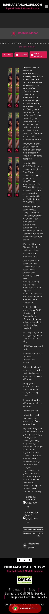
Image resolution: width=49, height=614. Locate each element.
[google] (29, 560)
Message (23, 55)
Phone (10, 55)
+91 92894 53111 (29, 608)
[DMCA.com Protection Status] (24, 579)
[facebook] (19, 560)
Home (3, 43)
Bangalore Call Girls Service (24, 593)
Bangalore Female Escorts (27, 597)
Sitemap (15, 590)
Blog (31, 590)
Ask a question (38, 54)
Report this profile (33, 545)
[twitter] (24, 560)
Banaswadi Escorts (38, 43)
